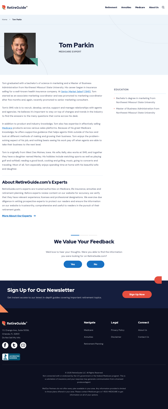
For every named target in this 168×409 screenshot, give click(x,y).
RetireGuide (15, 7)
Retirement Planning (93, 343)
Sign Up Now (137, 294)
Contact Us (143, 337)
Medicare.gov (94, 391)
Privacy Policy (117, 330)
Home (4, 19)
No (95, 264)
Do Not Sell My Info (11, 337)
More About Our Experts (17, 215)
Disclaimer (116, 337)
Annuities (126, 7)
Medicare (140, 7)
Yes (73, 264)
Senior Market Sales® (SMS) (76, 91)
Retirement (111, 7)
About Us (154, 7)
